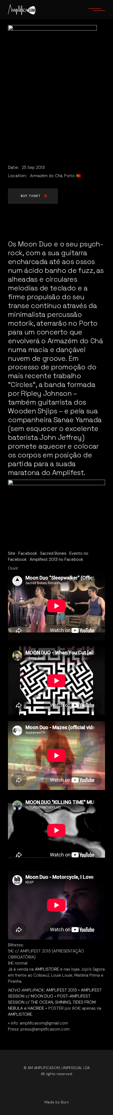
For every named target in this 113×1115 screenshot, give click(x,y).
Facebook (27, 553)
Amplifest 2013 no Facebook (56, 559)
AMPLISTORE (47, 969)
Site (11, 553)
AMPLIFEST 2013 (61, 990)
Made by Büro (56, 1102)
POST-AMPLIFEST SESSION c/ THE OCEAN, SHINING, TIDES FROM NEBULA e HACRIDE (52, 1002)
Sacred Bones (53, 553)
